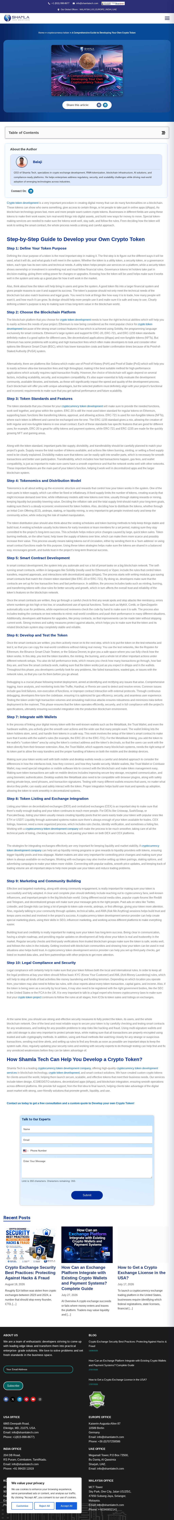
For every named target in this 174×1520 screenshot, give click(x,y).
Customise (22, 1505)
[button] (99, 105)
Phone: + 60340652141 (103, 1509)
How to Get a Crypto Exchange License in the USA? (88, 1272)
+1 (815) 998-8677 (60, 3)
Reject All (44, 1505)
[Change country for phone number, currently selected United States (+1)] (25, 1150)
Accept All (66, 1505)
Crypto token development (22, 202)
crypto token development (75, 319)
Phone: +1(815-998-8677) (18, 1437)
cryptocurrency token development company (51, 828)
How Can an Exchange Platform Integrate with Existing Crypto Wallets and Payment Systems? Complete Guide (30, 1278)
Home (41, 32)
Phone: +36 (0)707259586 (104, 1441)
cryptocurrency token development (82, 406)
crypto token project (29, 997)
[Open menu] (167, 18)
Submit (87, 1195)
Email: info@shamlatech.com (21, 1432)
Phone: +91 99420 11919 (18, 1468)
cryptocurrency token (58, 32)
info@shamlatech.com (87, 3)
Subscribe (13, 1385)
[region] (44, 1495)
